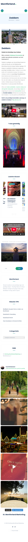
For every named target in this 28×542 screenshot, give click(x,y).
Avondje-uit (12, 184)
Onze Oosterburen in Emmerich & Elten (12, 321)
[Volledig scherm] (23, 234)
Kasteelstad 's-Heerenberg (9, 314)
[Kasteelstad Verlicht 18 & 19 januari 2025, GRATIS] (14, 466)
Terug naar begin (14, 530)
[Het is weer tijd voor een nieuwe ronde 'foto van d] (14, 494)
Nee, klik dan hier (16, 100)
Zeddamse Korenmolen (16, 55)
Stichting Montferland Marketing (12, 354)
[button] (3, 36)
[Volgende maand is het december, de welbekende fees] (14, 412)
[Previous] (13, 214)
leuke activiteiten (11, 87)
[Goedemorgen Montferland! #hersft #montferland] (14, 384)
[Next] (15, 214)
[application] (14, 229)
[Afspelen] (5, 234)
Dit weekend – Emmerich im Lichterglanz (12, 200)
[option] (14, 195)
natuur (22, 89)
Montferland (8, 3)
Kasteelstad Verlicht (8, 317)
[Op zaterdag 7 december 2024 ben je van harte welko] (14, 439)
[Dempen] (20, 234)
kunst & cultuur (20, 87)
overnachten (18, 91)
